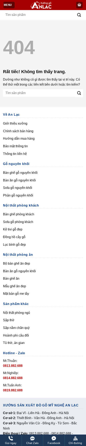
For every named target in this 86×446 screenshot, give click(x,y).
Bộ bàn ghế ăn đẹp (16, 263)
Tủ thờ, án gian (14, 343)
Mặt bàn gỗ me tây (16, 293)
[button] (79, 5)
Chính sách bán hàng (18, 131)
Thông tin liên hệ (15, 153)
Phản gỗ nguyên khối (18, 195)
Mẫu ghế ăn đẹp (14, 286)
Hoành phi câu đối (16, 335)
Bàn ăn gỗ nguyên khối (19, 180)
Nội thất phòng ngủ (16, 312)
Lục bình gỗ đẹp (14, 244)
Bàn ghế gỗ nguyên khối (20, 172)
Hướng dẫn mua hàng (19, 138)
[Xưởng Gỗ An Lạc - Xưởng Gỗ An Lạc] (43, 5)
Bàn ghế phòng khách (18, 214)
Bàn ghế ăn (11, 278)
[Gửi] (79, 15)
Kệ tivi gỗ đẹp (12, 229)
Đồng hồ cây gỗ (14, 237)
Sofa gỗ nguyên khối (17, 187)
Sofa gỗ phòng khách (18, 222)
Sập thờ (8, 320)
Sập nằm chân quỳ (16, 327)
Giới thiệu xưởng (15, 123)
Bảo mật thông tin (15, 146)
